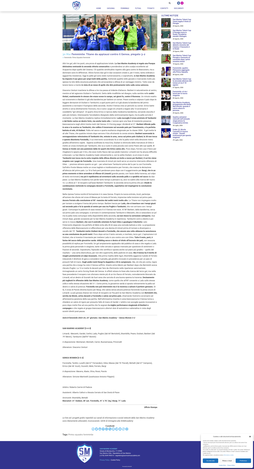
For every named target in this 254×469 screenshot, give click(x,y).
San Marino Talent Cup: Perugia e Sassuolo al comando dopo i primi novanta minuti (182, 58)
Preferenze (243, 461)
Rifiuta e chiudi (227, 461)
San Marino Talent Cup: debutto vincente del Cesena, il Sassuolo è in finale (182, 46)
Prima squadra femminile (80, 434)
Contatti (164, 8)
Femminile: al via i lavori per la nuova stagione (180, 93)
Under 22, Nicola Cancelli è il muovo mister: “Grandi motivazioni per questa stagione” (182, 133)
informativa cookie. (228, 455)
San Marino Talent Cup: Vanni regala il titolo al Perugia (182, 21)
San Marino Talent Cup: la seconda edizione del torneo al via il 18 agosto (182, 82)
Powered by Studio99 (127, 466)
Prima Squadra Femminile (81, 57)
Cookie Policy (222, 465)
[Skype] (123, 429)
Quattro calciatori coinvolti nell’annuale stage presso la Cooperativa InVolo (181, 120)
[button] (250, 437)
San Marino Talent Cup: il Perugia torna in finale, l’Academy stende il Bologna (182, 33)
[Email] (120, 429)
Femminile (125, 8)
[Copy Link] (109, 429)
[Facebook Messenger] (113, 429)
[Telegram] (116, 429)
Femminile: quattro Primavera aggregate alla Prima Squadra (181, 70)
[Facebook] (178, 3)
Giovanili (111, 8)
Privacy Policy (231, 465)
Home (98, 8)
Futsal (138, 8)
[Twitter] (96, 429)
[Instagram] (182, 3)
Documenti (179, 8)
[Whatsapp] (106, 429)
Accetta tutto (210, 461)
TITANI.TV (150, 8)
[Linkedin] (99, 429)
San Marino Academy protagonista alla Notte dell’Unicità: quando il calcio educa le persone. (182, 106)
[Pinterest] (103, 429)
